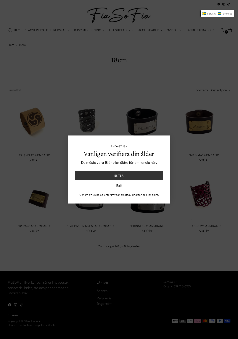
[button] (217, 13)
